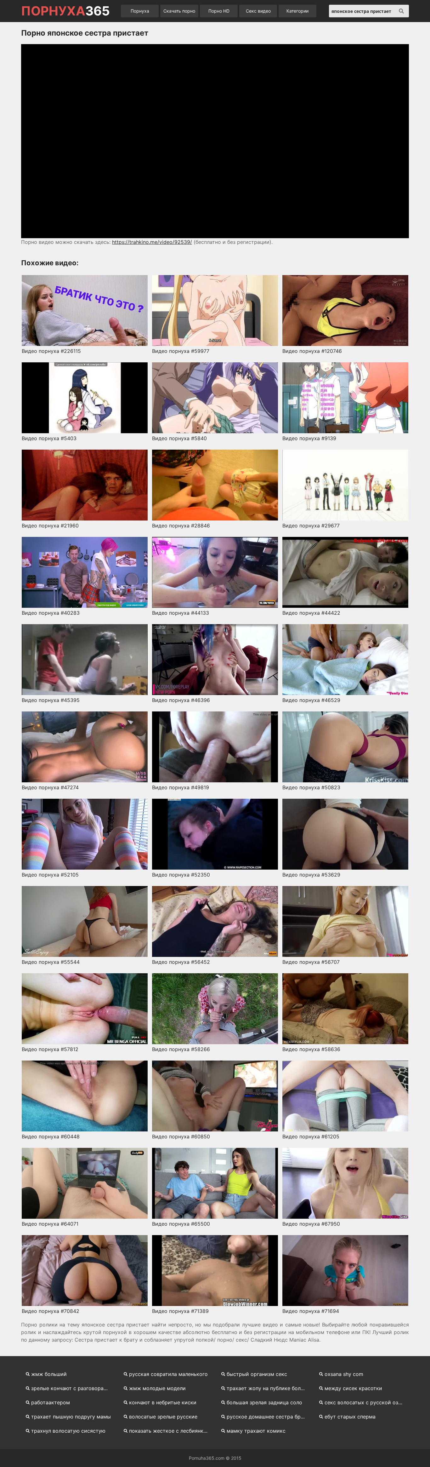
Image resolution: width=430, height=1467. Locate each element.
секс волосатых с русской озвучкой (367, 1402)
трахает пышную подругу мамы (71, 1416)
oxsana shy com (344, 1374)
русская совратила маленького (168, 1374)
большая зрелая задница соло (264, 1402)
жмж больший (49, 1374)
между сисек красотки (353, 1388)
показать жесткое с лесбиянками (171, 1431)
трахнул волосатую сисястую (68, 1431)
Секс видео (258, 11)
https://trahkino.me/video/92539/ (152, 242)
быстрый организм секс (257, 1374)
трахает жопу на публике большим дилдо (269, 1388)
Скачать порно (179, 11)
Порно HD (218, 11)
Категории (297, 11)
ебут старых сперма (350, 1416)
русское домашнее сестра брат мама (269, 1416)
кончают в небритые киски (162, 1402)
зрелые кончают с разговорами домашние (73, 1388)
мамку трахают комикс (256, 1431)
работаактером (50, 1402)
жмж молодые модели (157, 1388)
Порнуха (140, 11)
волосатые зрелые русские (163, 1416)
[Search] (401, 11)
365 (65, 11)
